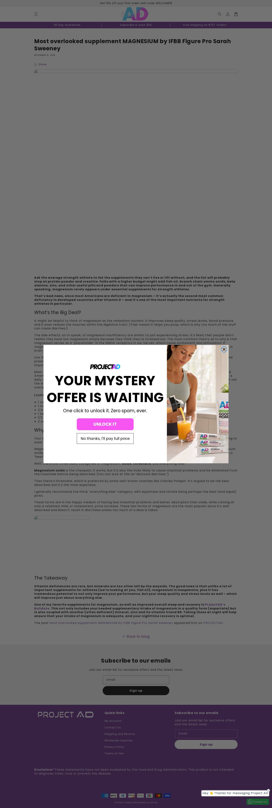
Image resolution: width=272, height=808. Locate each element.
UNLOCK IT (105, 424)
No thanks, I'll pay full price (105, 438)
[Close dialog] (224, 349)
